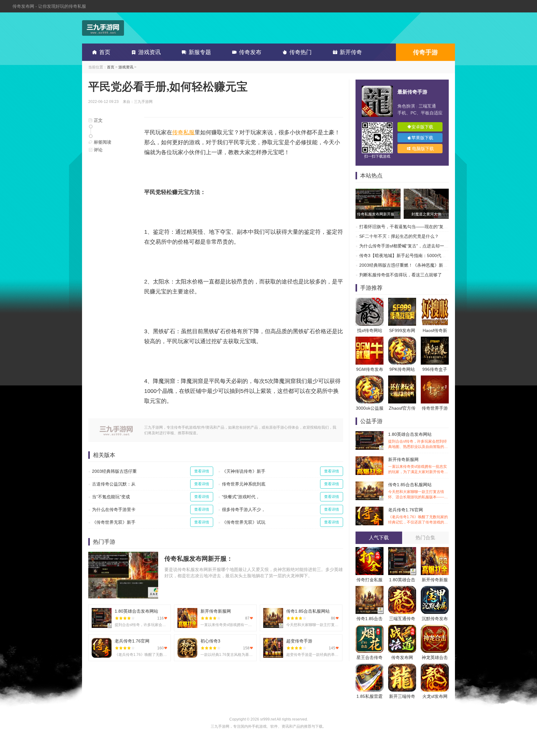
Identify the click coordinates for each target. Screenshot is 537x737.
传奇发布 (250, 52)
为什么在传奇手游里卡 (113, 509)
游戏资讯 (149, 52)
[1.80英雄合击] (402, 550)
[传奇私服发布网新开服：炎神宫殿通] (378, 191)
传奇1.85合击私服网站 (418, 491)
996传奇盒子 (434, 369)
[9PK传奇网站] (402, 339)
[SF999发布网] (402, 300)
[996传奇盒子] (435, 339)
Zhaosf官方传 (402, 408)
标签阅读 (102, 142)
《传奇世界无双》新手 (113, 522)
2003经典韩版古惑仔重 (114, 471)
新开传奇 (351, 52)
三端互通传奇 (402, 618)
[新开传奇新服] (435, 550)
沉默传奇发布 (435, 618)
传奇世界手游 (435, 408)
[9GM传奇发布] (369, 339)
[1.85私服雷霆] (369, 666)
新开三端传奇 (402, 696)
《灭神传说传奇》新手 (243, 471)
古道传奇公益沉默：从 (113, 483)
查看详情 (201, 471)
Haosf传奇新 (435, 330)
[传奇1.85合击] (369, 589)
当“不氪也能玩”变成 (111, 496)
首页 (104, 52)
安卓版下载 (422, 126)
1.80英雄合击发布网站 (418, 440)
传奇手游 (425, 52)
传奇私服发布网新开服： (198, 558)
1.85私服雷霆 (369, 696)
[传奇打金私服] (369, 550)
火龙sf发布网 (435, 696)
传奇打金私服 (369, 579)
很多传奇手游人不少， (243, 509)
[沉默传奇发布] (435, 589)
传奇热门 (300, 52)
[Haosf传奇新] (435, 300)
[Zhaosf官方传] (402, 378)
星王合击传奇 (369, 657)
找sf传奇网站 (369, 330)
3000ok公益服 (369, 408)
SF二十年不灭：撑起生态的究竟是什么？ (399, 236)
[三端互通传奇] (402, 589)
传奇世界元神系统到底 (243, 483)
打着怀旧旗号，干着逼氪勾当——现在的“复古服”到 (408, 226)
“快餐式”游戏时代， (241, 496)
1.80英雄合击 (402, 579)
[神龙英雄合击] (435, 627)
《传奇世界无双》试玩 (243, 522)
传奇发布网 (402, 657)
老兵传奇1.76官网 (418, 516)
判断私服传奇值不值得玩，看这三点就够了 (400, 274)
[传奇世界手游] (435, 378)
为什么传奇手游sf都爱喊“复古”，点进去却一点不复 (408, 245)
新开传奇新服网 (418, 466)
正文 (98, 120)
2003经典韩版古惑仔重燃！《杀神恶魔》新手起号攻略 (412, 265)
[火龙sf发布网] (435, 666)
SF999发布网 (402, 330)
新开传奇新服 (435, 579)
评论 (98, 149)
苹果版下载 (422, 137)
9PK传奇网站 (402, 369)
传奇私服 (183, 132)
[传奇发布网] (402, 627)
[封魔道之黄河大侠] (426, 191)
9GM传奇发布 (369, 369)
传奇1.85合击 (369, 618)
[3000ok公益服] (369, 378)
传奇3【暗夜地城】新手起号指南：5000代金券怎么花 (411, 255)
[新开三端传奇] (402, 666)
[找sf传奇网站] (369, 300)
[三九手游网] (103, 28)
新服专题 (200, 52)
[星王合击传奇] (369, 627)
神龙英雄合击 (435, 657)
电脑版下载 (422, 148)
